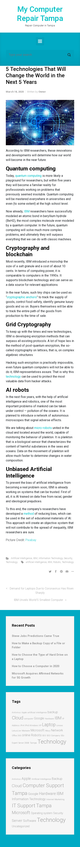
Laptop (49, 724)
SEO (44, 735)
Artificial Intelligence (21, 558)
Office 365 (16, 735)
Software (29, 821)
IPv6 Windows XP (33, 725)
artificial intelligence (36, 562)
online (26, 735)
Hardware (49, 718)
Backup (57, 779)
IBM (27, 211)
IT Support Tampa (32, 805)
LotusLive (16, 730)
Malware (26, 730)
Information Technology (51, 558)
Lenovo (59, 725)
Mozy (47, 730)
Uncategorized (21, 826)
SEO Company (53, 735)
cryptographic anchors (22, 297)
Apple (24, 712)
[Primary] (40, 41)
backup (53, 712)
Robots (57, 562)
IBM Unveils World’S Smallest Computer (38, 600)
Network (57, 730)
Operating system (41, 813)
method (28, 513)
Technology (12, 562)
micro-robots (43, 428)
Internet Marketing (55, 799)
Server (17, 821)
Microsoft (37, 730)
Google (39, 718)
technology (13, 376)
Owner (42, 91)
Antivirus (16, 712)
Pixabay (30, 540)
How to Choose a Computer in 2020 (35, 666)
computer (28, 718)
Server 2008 (23, 743)
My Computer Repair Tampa (40, 14)
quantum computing (28, 176)
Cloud (17, 718)
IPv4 (22, 725)
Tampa (33, 743)
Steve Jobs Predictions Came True (35, 636)
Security (68, 558)
